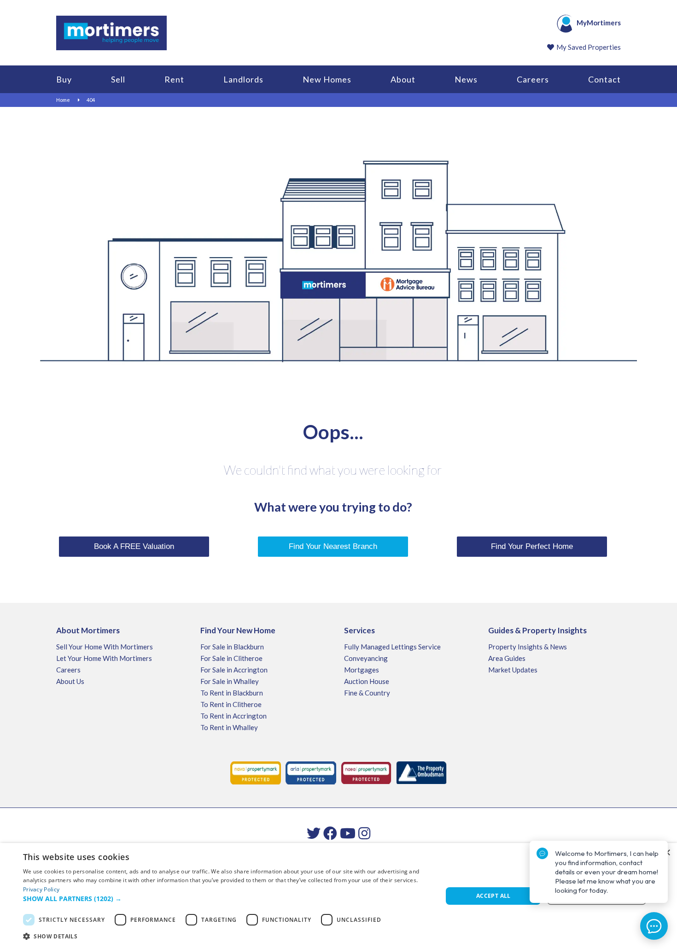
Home (63, 100)
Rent (174, 79)
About (403, 79)
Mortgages (361, 670)
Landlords (243, 79)
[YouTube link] (348, 833)
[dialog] (338, 896)
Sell (118, 79)
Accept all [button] (493, 896)
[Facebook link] (330, 833)
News (466, 79)
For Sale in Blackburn (232, 646)
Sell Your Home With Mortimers (104, 646)
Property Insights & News (527, 646)
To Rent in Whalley (229, 727)
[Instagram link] (364, 833)
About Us (70, 681)
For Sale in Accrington (234, 670)
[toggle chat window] (654, 926)
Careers (533, 79)
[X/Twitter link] (314, 833)
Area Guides (506, 658)
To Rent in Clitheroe (231, 704)
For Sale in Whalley (229, 681)
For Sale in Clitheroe (231, 658)
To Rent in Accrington (233, 716)
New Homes (327, 79)
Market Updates (512, 670)
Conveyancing (366, 658)
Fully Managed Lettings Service (392, 646)
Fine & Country (367, 693)
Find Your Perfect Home (532, 546)
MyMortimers (599, 22)
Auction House (366, 681)
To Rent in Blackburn (231, 693)
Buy (64, 79)
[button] (226, 898)
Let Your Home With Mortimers (104, 658)
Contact (604, 79)
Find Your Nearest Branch (333, 546)
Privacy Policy (41, 889)
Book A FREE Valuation (134, 546)
